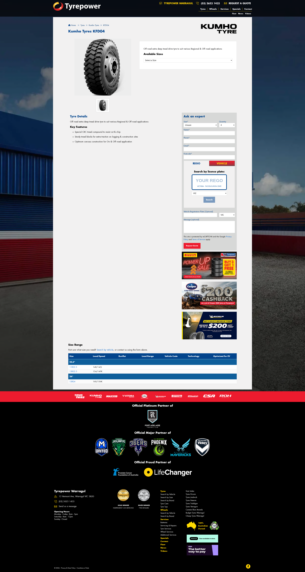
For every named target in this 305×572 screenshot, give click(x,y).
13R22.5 (73, 371)
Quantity (222, 121)
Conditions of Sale (83, 568)
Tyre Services (165, 528)
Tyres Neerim (191, 500)
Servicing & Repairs (168, 525)
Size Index (190, 491)
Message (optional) (191, 219)
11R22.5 (73, 367)
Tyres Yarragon (192, 506)
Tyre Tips (164, 506)
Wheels (213, 9)
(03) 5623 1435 (210, 3)
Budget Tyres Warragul (195, 513)
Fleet (234, 13)
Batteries (163, 522)
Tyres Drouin (191, 494)
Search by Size (166, 497)
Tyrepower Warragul (178, 3)
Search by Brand (167, 500)
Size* (186, 121)
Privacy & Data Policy (68, 568)
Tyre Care (164, 503)
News (240, 13)
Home (73, 25)
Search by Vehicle (167, 494)
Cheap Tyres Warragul (195, 516)
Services (225, 9)
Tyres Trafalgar (192, 503)
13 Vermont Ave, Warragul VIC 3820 (76, 496)
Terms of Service (198, 239)
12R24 (72, 381)
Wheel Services (166, 532)
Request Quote (192, 246)
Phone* (187, 138)
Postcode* (188, 154)
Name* (187, 130)
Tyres (203, 9)
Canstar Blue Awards (194, 509)
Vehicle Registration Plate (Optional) (198, 211)
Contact (248, 9)
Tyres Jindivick (191, 497)
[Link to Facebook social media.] (248, 566)
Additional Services (168, 535)
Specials (236, 9)
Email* (186, 146)
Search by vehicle (105, 349)
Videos (248, 13)
